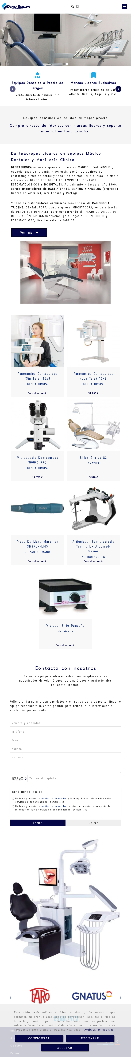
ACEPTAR (64, 1047)
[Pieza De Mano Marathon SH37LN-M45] (37, 509)
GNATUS (93, 463)
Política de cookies (99, 1029)
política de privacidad (54, 798)
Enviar (37, 823)
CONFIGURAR (39, 1038)
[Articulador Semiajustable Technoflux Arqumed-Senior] (93, 509)
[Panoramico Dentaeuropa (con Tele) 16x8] (93, 341)
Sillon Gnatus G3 (93, 458)
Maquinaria (65, 631)
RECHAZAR (90, 1038)
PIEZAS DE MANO (37, 552)
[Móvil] (77, 6)
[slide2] (67, 64)
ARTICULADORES (93, 557)
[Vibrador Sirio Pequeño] (65, 593)
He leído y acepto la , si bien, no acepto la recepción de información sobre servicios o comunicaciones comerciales (62, 808)
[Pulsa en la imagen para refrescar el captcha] (18, 778)
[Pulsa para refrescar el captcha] (26, 778)
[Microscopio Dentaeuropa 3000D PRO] (37, 425)
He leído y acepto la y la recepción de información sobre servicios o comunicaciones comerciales (63, 800)
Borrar (93, 823)
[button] (124, 6)
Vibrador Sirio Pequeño (65, 626)
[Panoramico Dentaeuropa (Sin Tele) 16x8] (37, 341)
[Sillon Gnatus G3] (93, 425)
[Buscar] (72, 6)
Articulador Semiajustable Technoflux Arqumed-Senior (93, 546)
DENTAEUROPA (37, 384)
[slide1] (64, 64)
